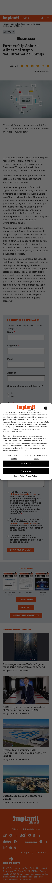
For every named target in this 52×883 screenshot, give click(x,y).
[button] (46, 408)
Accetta (26, 463)
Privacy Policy (31, 476)
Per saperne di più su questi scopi (36, 457)
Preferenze (26, 471)
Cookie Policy (19, 476)
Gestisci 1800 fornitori (13, 457)
